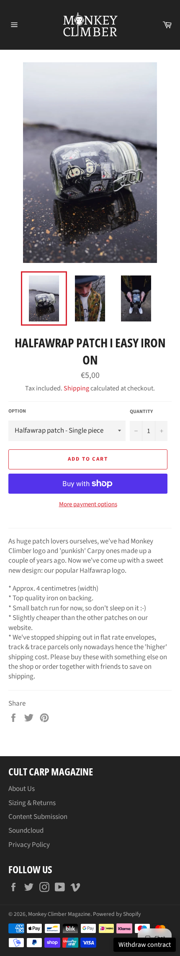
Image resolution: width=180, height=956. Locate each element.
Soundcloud (26, 831)
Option (17, 411)
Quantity (141, 411)
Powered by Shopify (117, 914)
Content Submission (37, 817)
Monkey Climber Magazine (59, 914)
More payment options (88, 504)
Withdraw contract (144, 944)
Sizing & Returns (32, 803)
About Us (21, 789)
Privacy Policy (29, 845)
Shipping (76, 388)
